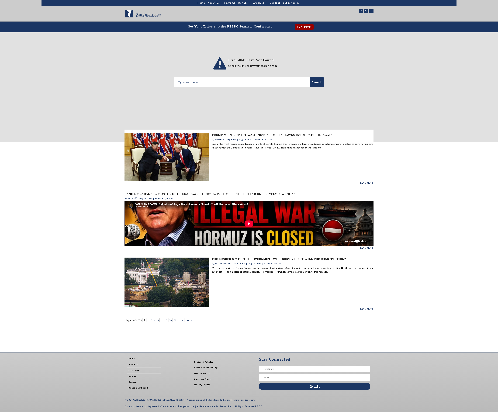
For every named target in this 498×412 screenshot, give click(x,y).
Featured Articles (263, 139)
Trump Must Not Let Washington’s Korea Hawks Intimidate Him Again (272, 135)
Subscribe (289, 3)
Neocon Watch (202, 373)
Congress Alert (202, 379)
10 (165, 320)
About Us (214, 3)
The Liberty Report (165, 198)
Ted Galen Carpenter (225, 139)
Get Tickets (304, 27)
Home (201, 3)
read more (367, 182)
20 (170, 320)
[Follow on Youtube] (371, 11)
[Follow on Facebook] (361, 11)
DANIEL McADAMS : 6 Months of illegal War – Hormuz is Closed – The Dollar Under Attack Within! (210, 194)
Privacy (128, 406)
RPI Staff (132, 198)
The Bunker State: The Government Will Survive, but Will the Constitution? (279, 259)
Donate (243, 3)
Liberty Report (202, 384)
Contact (275, 3)
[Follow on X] (366, 11)
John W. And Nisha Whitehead (230, 263)
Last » (188, 320)
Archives (258, 3)
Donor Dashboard (138, 387)
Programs (229, 3)
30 (175, 320)
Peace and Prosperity (206, 367)
